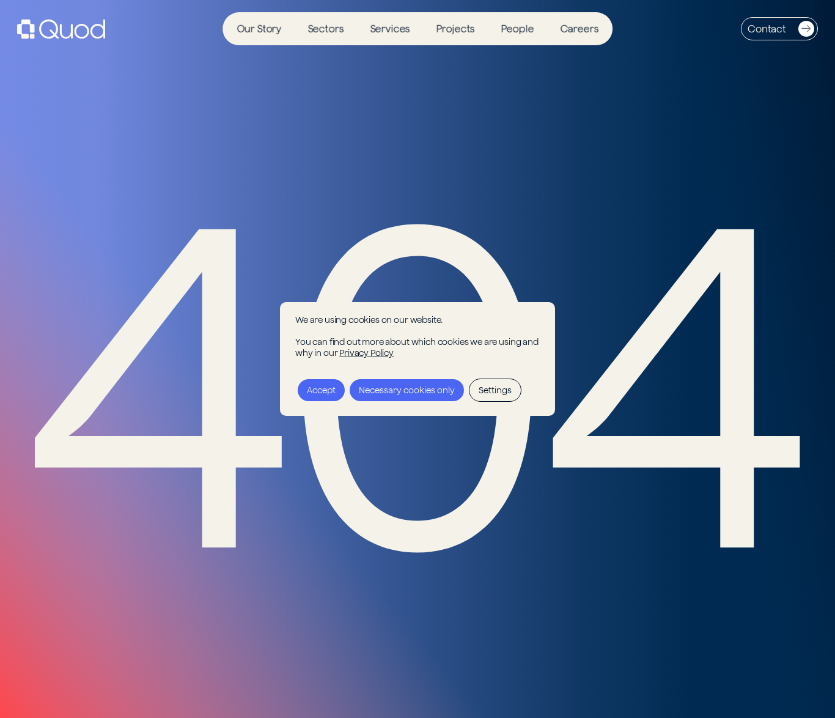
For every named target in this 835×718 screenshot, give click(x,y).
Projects (455, 28)
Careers (579, 28)
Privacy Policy (366, 353)
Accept (321, 390)
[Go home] (61, 29)
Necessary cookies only (407, 390)
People (517, 28)
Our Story (259, 28)
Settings (495, 390)
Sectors (325, 28)
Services (390, 28)
